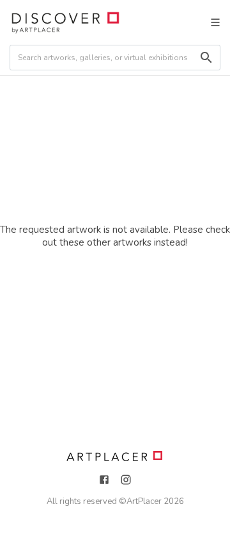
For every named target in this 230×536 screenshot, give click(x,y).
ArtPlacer (144, 501)
